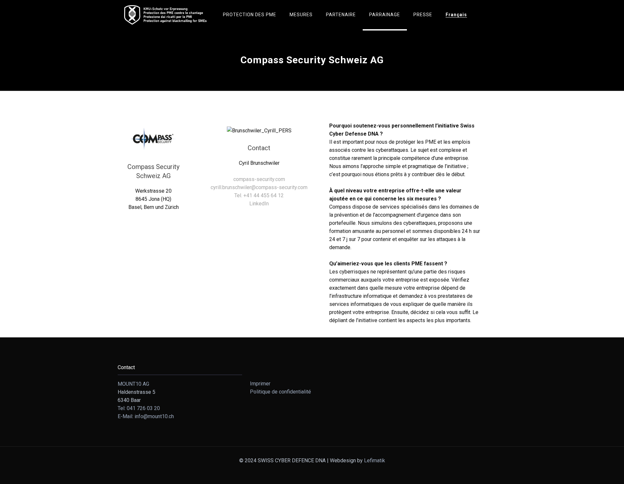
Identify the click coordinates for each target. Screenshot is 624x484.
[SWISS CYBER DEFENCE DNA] (165, 14)
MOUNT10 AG (133, 384)
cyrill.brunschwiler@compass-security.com (259, 187)
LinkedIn (259, 203)
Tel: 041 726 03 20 (139, 408)
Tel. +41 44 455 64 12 (259, 195)
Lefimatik (374, 460)
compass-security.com (259, 179)
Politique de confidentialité (280, 392)
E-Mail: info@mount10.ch (146, 416)
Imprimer (260, 384)
